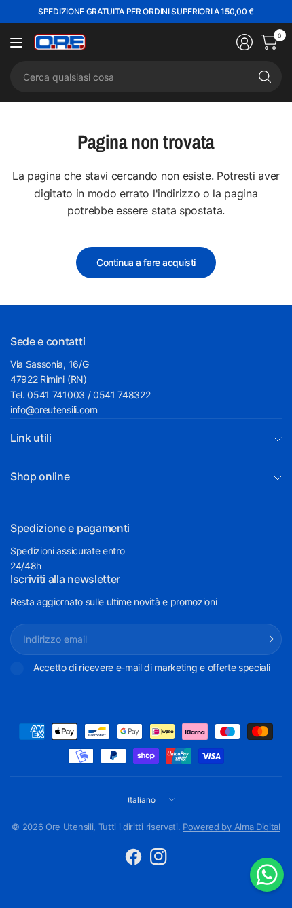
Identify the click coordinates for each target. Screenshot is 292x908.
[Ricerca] (265, 76)
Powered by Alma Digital (231, 826)
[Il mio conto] (244, 42)
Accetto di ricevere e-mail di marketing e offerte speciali (151, 667)
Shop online (39, 476)
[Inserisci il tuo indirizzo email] (268, 639)
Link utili (31, 437)
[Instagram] (159, 857)
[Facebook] (134, 857)
